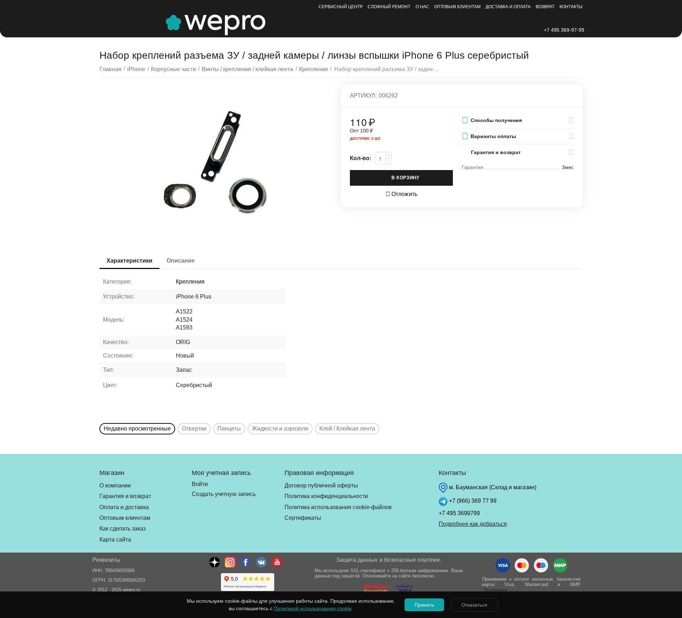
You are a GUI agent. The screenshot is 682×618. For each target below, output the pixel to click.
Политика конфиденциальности (326, 496)
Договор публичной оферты (321, 485)
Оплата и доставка (124, 507)
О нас (422, 6)
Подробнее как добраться (473, 524)
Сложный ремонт (389, 6)
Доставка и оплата (508, 6)
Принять (424, 605)
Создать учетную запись (223, 494)
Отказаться (474, 605)
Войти (200, 484)
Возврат (545, 6)
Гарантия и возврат (125, 496)
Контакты (571, 6)
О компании (115, 485)
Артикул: (363, 96)
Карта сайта (115, 540)
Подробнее (495, 590)
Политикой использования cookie (312, 608)
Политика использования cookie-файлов (338, 507)
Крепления (190, 282)
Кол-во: (360, 158)
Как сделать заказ (122, 528)
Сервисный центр (341, 6)
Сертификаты (303, 518)
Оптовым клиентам (457, 6)
